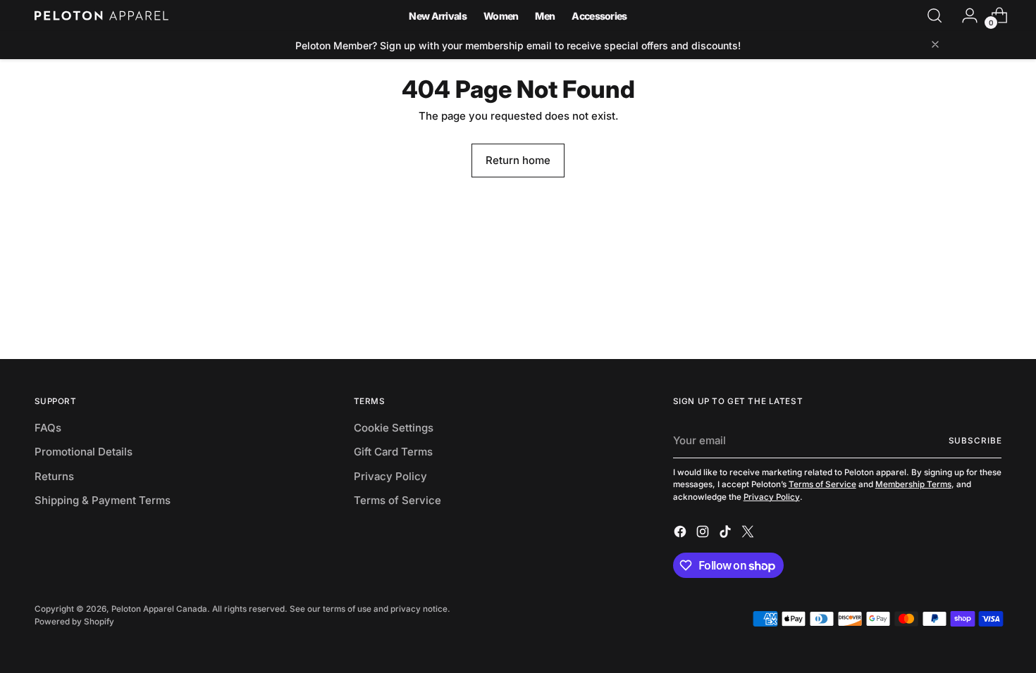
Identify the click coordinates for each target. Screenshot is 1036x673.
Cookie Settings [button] (393, 427)
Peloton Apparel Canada (159, 609)
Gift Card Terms (393, 451)
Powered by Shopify (74, 622)
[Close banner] (935, 45)
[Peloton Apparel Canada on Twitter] (749, 533)
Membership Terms (913, 484)
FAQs (48, 427)
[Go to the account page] (964, 15)
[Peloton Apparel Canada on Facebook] (681, 533)
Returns (54, 476)
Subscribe (975, 441)
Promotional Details (83, 451)
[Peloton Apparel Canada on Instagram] (704, 533)
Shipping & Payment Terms (103, 500)
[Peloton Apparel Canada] (101, 15)
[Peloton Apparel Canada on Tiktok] (726, 533)
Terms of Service (397, 500)
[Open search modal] (934, 15)
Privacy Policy (390, 476)
